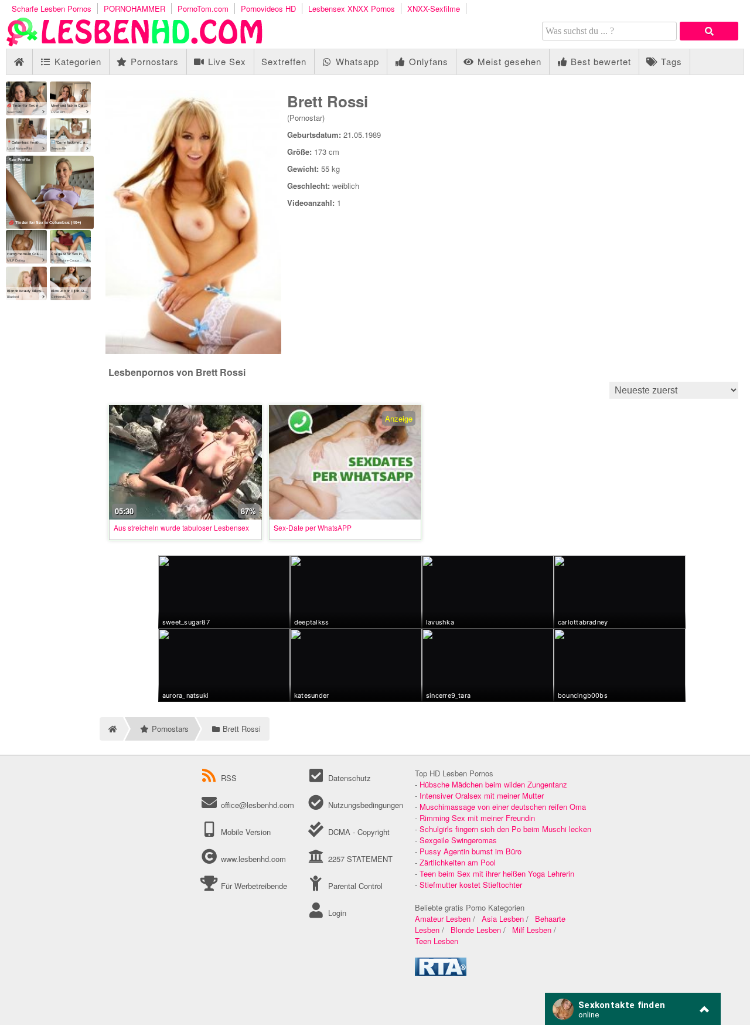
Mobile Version (245, 831)
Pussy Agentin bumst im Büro (470, 851)
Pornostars (153, 61)
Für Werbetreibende (253, 885)
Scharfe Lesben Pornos (51, 8)
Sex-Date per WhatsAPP (313, 527)
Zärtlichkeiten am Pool (458, 862)
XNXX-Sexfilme (433, 8)
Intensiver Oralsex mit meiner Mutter (482, 795)
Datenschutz (348, 777)
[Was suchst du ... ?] (709, 31)
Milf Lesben (531, 929)
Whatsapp (356, 61)
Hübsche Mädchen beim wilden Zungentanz (493, 784)
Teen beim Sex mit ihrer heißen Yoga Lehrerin (497, 873)
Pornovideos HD (268, 8)
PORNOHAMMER (134, 8)
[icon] (19, 61)
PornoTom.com (203, 8)
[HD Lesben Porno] (135, 43)
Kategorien (76, 61)
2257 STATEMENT (359, 858)
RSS (229, 777)
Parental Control (354, 885)
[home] (111, 729)
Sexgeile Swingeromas (458, 840)
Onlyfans (427, 61)
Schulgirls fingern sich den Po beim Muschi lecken (505, 828)
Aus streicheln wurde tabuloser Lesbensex (181, 527)
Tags (670, 61)
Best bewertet (599, 61)
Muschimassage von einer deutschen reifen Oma (503, 806)
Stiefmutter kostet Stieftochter (471, 884)
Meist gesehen (508, 61)
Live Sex (225, 61)
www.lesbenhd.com (253, 858)
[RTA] (440, 972)
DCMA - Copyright (357, 831)
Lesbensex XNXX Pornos (351, 8)
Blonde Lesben (476, 929)
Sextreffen (283, 61)
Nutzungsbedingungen (364, 804)
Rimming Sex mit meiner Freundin (477, 817)
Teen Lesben (436, 940)
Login (336, 912)
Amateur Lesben (443, 918)
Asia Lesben (503, 918)
